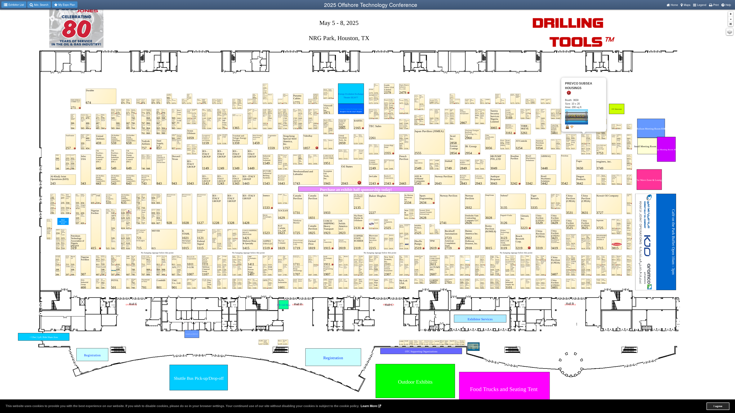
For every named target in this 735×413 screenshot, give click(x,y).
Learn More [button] (369, 406)
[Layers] (729, 31)
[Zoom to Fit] (730, 23)
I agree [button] (718, 406)
